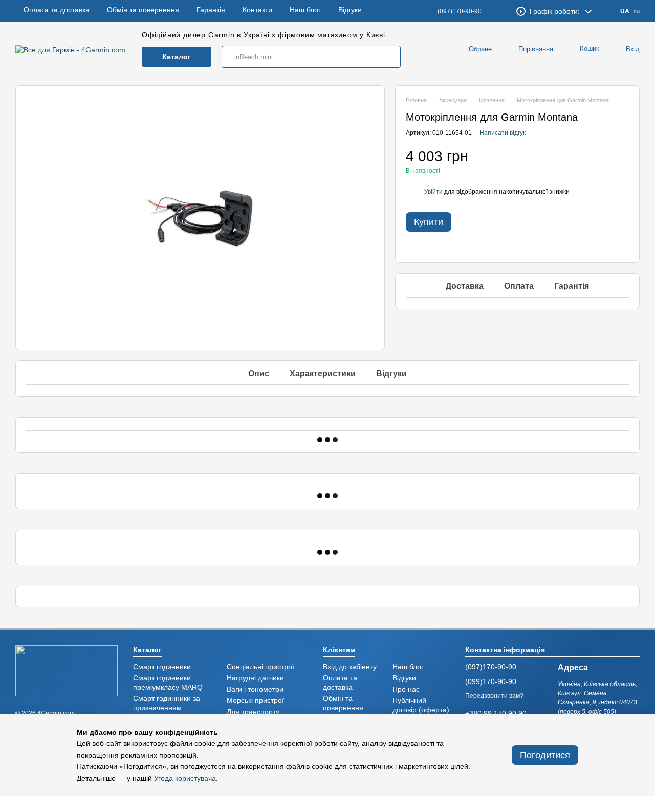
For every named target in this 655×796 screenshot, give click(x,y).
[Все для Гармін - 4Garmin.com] (66, 670)
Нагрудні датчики (255, 678)
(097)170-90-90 (460, 11)
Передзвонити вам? (494, 695)
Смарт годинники (162, 667)
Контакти (257, 11)
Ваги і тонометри (255, 689)
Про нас (406, 689)
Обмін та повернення (143, 11)
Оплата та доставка (57, 11)
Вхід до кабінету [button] (350, 667)
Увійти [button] (433, 191)
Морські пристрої (255, 700)
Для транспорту (253, 712)
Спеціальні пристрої (260, 667)
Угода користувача (185, 778)
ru (637, 11)
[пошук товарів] (389, 57)
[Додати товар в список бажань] (624, 161)
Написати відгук (502, 133)
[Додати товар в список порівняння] (603, 161)
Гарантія (210, 11)
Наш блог (305, 11)
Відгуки (350, 11)
